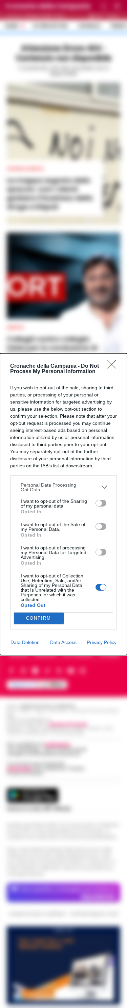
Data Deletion (25, 642)
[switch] (101, 503)
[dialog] (63, 504)
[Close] (113, 366)
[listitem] (63, 487)
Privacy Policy (102, 642)
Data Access (63, 642)
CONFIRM (38, 618)
